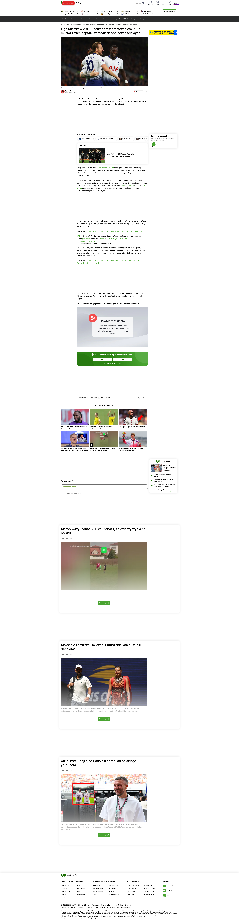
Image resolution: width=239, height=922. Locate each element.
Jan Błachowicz (149, 891)
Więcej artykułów (163, 490)
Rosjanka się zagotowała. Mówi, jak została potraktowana (169, 468)
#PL (119, 239)
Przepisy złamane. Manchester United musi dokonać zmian (132, 427)
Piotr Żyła (130, 894)
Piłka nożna (75, 19)
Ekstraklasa (96, 885)
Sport (118, 907)
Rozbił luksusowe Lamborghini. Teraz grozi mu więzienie (74, 427)
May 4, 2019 (107, 243)
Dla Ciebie (65, 19)
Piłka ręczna (134, 19)
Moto (152, 19)
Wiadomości (111, 907)
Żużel (97, 19)
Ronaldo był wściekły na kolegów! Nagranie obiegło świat (102, 427)
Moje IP (102, 907)
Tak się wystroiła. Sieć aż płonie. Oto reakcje (164, 475)
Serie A (111, 891)
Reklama (120, 905)
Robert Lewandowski (134, 885)
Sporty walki (117, 19)
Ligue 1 (95, 894)
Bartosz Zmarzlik (149, 888)
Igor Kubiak (69, 91)
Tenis (82, 19)
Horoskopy (71, 907)
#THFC (80, 236)
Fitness (64, 894)
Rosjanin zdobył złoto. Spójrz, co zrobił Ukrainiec (163, 480)
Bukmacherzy (106, 19)
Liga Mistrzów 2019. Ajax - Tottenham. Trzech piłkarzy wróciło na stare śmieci (115, 231)
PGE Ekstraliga (114, 894)
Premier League (98, 888)
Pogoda (63, 907)
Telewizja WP (89, 907)
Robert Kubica (131, 888)
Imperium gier (125, 907)
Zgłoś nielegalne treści (74, 493)
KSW (63, 897)
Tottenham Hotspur (106, 168)
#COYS (124, 239)
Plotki (97, 907)
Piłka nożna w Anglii (105, 397)
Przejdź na (67, 3)
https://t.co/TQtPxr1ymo (109, 239)
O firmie (80, 905)
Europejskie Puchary (83, 397)
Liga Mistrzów (77, 24)
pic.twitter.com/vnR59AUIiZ (87, 241)
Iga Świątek (131, 891)
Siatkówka (90, 19)
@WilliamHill (86, 239)
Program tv (79, 907)
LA (157, 19)
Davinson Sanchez (127, 186)
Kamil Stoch (148, 885)
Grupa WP (73, 905)
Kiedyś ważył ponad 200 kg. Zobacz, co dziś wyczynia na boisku (103, 449)
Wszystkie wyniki (169, 11)
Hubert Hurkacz (149, 894)
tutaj (97, 918)
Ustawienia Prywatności (109, 905)
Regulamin (128, 905)
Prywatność (96, 905)
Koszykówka (144, 19)
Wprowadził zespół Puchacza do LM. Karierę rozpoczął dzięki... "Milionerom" (75, 449)
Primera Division (98, 891)
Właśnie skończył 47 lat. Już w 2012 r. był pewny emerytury (132, 449)
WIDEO (125, 19)
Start (62, 24)
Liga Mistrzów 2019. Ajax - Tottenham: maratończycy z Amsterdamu (121, 155)
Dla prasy (87, 905)
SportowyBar (68, 24)
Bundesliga (112, 888)
